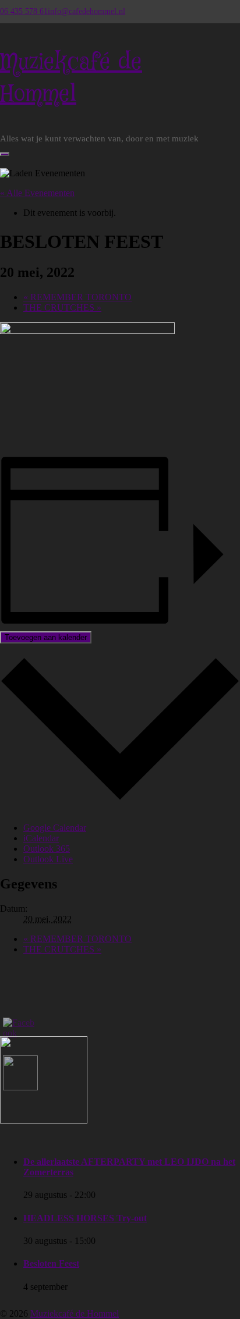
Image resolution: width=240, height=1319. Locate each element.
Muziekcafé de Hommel (74, 1313)
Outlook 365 (46, 849)
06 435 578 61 (24, 11)
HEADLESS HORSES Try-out (85, 1218)
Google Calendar (54, 828)
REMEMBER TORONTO (77, 297)
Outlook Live (48, 859)
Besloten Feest (51, 1263)
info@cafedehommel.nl (86, 11)
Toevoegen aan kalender (46, 637)
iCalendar (41, 838)
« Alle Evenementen (37, 193)
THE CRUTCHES (62, 307)
